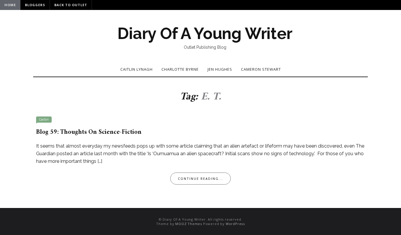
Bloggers (35, 5)
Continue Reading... (200, 178)
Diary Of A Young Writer (204, 33)
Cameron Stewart (261, 69)
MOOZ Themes (188, 224)
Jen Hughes (220, 69)
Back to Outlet (70, 5)
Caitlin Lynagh (136, 69)
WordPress (235, 224)
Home (10, 5)
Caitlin (44, 119)
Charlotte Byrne (180, 69)
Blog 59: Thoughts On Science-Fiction (88, 132)
